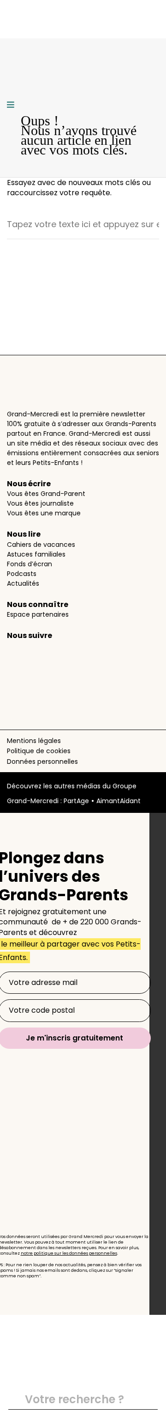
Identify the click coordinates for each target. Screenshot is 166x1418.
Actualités (23, 583)
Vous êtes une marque (44, 513)
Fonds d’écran (29, 564)
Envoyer (147, 1400)
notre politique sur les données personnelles (69, 1253)
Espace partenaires (38, 614)
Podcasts (21, 573)
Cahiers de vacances (41, 544)
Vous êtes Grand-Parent (46, 493)
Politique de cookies (39, 750)
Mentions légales (34, 740)
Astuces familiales (36, 554)
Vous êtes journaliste (40, 503)
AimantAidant (118, 800)
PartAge (76, 800)
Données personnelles (42, 761)
